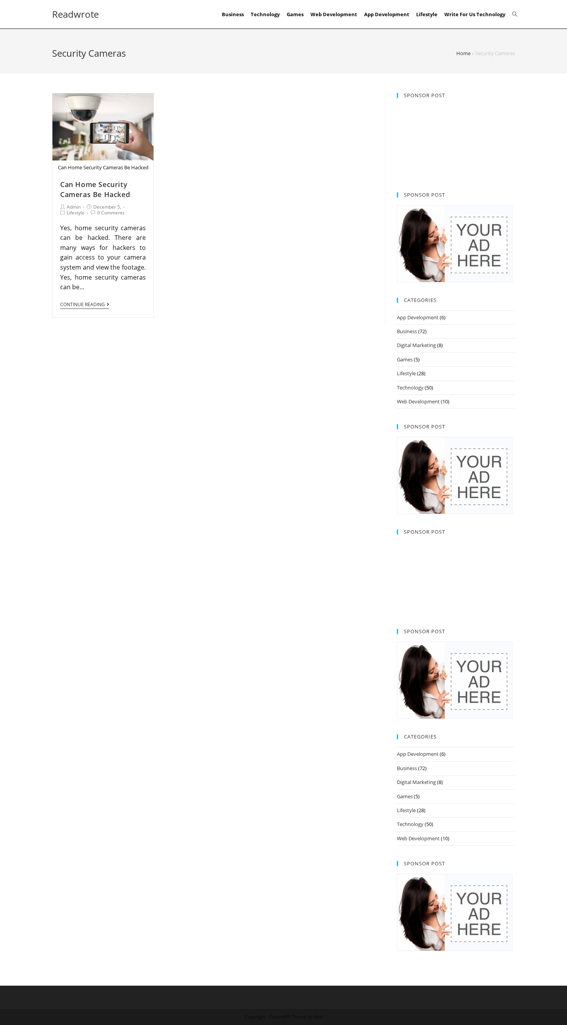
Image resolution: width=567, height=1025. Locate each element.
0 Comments (111, 212)
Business (407, 331)
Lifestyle (75, 212)
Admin (74, 207)
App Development (418, 317)
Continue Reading (82, 305)
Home (463, 53)
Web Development (418, 401)
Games (405, 359)
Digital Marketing (416, 345)
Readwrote (75, 14)
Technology (410, 387)
